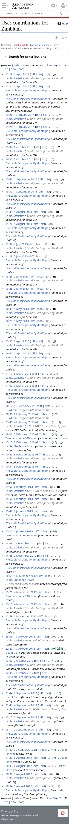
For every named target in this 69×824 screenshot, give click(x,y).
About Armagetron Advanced (19, 815)
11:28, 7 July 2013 (16, 256)
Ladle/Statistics (14, 78)
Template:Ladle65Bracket (21, 535)
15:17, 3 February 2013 (20, 442)
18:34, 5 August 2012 (18, 786)
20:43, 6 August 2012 (18, 766)
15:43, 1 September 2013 (21, 179)
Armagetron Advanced (22, 6)
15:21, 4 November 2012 (21, 592)
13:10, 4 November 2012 (21, 604)
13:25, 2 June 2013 (17, 288)
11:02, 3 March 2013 (18, 385)
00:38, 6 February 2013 (20, 414)
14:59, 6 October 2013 (19, 159)
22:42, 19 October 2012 (20, 648)
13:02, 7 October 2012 (19, 660)
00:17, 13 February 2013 (20, 406)
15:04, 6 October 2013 (19, 147)
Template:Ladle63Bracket (21, 596)
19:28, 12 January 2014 (19, 114)
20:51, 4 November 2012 (21, 576)
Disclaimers (8, 819)
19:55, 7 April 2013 (17, 341)
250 (13, 69)
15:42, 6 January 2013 (19, 511)
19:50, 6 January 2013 (19, 486)
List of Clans (13, 652)
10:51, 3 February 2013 (20, 466)
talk (26, 44)
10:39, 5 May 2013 (17, 309)
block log (35, 44)
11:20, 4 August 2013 (18, 224)
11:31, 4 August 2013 (18, 211)
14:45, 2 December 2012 (20, 555)
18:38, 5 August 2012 (18, 774)
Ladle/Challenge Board (19, 446)
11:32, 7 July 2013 (16, 244)
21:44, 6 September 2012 (21, 693)
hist (40, 74)
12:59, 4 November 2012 (21, 616)
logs (55, 44)
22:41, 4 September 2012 (21, 705)
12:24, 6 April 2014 (17, 86)
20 (60, 65)
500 (21, 69)
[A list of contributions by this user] (57, 38)
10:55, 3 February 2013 (20, 454)
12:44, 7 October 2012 (19, 673)
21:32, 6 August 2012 (18, 757)
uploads (46, 44)
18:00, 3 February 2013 (20, 434)
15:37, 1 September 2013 (21, 191)
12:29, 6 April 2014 (17, 74)
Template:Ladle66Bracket (21, 438)
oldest (18, 65)
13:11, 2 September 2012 (21, 729)
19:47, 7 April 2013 (17, 353)
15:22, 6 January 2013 (19, 531)
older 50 (50, 65)
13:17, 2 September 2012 (21, 717)
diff (33, 74)
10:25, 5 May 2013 (17, 321)
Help (65, 23)
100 (5, 69)
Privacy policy (9, 811)
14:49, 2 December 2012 (20, 543)
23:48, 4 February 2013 (20, 422)
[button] (34, 56)
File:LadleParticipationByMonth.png (27, 90)
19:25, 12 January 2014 (19, 126)
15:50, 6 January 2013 (19, 499)
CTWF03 (10, 410)
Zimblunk (18, 44)
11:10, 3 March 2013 (18, 373)
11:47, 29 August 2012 (19, 749)
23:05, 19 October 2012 (20, 636)
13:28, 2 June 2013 (17, 276)
